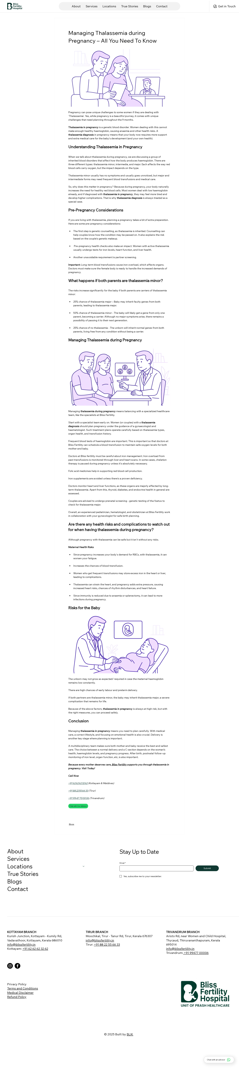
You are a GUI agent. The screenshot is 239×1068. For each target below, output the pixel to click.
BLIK (130, 1034)
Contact (17, 888)
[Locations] (83, 866)
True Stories (22, 873)
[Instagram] (10, 966)
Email (122, 863)
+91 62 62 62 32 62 (35, 948)
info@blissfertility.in (21, 944)
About (15, 851)
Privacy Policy (17, 984)
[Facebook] (17, 966)
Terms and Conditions (22, 988)
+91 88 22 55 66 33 (107, 944)
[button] (109, 6)
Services (18, 858)
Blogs (71, 824)
